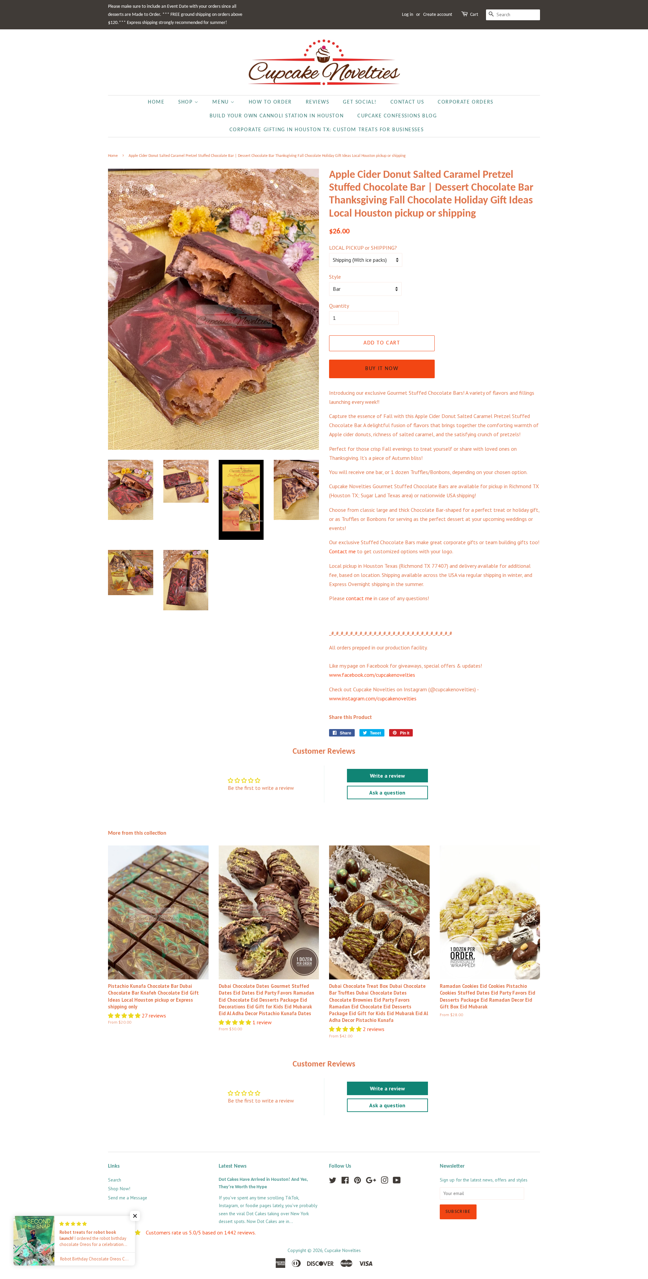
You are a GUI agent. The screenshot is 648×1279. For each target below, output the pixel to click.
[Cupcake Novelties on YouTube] (397, 1181)
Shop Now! (119, 1189)
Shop (186, 102)
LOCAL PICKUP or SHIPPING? (363, 247)
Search (114, 1180)
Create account (437, 14)
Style (335, 276)
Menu (221, 102)
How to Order (270, 102)
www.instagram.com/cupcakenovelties (372, 698)
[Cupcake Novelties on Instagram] (384, 1181)
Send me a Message (127, 1198)
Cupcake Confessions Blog (397, 116)
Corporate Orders (465, 102)
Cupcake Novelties (342, 1250)
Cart (474, 14)
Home (156, 102)
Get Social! (360, 102)
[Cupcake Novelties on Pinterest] (357, 1181)
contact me (359, 598)
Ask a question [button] (387, 792)
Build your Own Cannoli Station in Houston (277, 116)
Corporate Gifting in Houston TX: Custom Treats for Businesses (327, 130)
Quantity (339, 305)
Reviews (317, 102)
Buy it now (381, 368)
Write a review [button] (387, 775)
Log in (407, 14)
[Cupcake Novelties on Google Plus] (371, 1181)
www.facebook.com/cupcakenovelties (372, 674)
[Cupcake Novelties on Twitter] (332, 1181)
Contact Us (407, 102)
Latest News (232, 1166)
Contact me (342, 551)
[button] (125, 1015)
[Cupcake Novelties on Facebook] (345, 1181)
